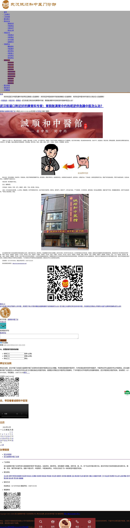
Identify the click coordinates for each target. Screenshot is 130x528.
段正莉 (107, 476)
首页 (5, 12)
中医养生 (7, 44)
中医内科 (11, 62)
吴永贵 (11, 478)
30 (12, 440)
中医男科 (11, 69)
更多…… (27, 372)
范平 (128, 476)
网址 (5, 358)
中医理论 (11, 37)
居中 (16, 345)
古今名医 (11, 39)
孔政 (81, 476)
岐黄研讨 (11, 42)
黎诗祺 (6, 478)
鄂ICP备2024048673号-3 (72, 514)
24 (1, 440)
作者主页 (3, 322)
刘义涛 (117, 476)
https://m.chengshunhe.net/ (19, 263)
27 (7, 440)
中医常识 (11, 35)
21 (8, 438)
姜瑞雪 (19, 476)
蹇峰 (124, 476)
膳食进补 (11, 46)
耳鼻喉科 (11, 83)
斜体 (20, 345)
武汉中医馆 (7, 454)
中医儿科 (11, 67)
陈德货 (112, 476)
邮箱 (5, 356)
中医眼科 (11, 81)
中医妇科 (11, 65)
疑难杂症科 (11, 76)
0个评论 (38, 111)
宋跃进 (44, 476)
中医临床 (4, 100)
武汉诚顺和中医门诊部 (11, 457)
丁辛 (103, 476)
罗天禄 (16, 478)
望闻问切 (11, 23)
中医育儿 (11, 53)
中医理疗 (11, 49)
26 (5, 440)
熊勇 (99, 476)
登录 (1, 94)
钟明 (10, 476)
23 (12, 438)
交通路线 (7, 90)
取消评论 (3, 333)
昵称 (5, 353)
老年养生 (11, 51)
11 (3, 436)
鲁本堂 (77, 476)
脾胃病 (18, 100)
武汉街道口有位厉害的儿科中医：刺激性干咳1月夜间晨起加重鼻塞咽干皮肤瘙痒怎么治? (29, 306)
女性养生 (11, 55)
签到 (23, 345)
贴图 (4, 345)
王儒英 (34, 476)
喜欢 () (2, 304)
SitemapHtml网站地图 (7, 527)
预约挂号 (7, 88)
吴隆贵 (95, 476)
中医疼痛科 (11, 71)
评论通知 (5, 343)
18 (3, 438)
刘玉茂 (54, 476)
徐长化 (29, 476)
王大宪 (6, 476)
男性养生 (11, 58)
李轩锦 (14, 476)
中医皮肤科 (11, 74)
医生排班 (7, 85)
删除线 (12, 345)
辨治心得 (11, 30)
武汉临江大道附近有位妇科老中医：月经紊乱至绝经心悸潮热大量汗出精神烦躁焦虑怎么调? (90, 306)
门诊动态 (7, 16)
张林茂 (39, 476)
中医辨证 (11, 26)
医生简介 (7, 19)
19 (5, 438)
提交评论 (3, 340)
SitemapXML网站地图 (21, 527)
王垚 (73, 476)
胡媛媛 (21, 478)
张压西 (24, 476)
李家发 (49, 476)
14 (8, 436)
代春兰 (90, 476)
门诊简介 (7, 14)
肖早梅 (64, 476)
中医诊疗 (11, 28)
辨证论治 (7, 21)
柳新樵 (69, 476)
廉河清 (85, 476)
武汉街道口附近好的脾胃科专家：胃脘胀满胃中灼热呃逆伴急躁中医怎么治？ (52, 106)
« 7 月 (2, 445)
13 (7, 436)
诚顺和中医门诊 (10, 111)
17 (1, 438)
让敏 (121, 476)
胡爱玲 (59, 476)
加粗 (8, 345)
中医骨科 (11, 78)
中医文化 (7, 33)
